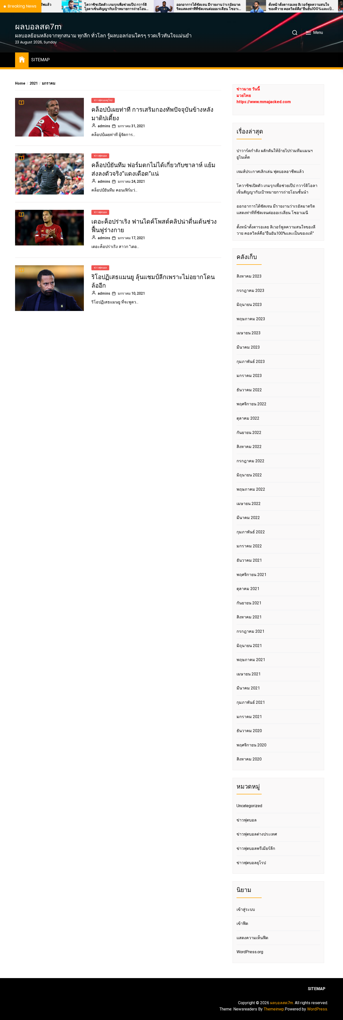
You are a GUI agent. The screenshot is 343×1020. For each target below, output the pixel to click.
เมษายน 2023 (249, 333)
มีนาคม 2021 (248, 688)
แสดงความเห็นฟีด (252, 937)
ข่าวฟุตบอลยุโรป (103, 100)
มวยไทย (244, 95)
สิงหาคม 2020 (249, 759)
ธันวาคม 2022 (249, 390)
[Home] (22, 59)
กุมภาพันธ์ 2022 (251, 532)
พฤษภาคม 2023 (251, 318)
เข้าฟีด (242, 923)
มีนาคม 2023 (248, 347)
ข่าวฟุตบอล (100, 155)
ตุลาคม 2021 (248, 588)
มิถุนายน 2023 (249, 304)
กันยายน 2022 (249, 432)
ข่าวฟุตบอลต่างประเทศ (257, 834)
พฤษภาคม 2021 (251, 659)
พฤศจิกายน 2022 (251, 404)
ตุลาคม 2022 (248, 418)
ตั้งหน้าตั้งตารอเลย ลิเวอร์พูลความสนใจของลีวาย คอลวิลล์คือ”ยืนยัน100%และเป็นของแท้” (275, 7)
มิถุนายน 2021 (249, 645)
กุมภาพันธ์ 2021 (251, 702)
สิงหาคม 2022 (249, 446)
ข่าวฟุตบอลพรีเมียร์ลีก (256, 848)
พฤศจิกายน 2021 (251, 574)
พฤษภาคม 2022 (251, 489)
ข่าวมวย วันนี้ (248, 89)
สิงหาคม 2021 (249, 617)
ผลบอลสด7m (38, 26)
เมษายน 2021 (249, 674)
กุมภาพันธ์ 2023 (251, 361)
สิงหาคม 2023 (249, 276)
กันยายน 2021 (249, 603)
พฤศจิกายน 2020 (251, 745)
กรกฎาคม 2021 (250, 631)
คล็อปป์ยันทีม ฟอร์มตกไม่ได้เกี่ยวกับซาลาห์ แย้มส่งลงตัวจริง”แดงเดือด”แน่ (153, 169)
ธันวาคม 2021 (249, 560)
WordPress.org (250, 951)
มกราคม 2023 (249, 375)
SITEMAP (40, 59)
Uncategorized (249, 805)
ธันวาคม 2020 (249, 730)
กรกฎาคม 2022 (250, 461)
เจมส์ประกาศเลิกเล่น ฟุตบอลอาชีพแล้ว (270, 171)
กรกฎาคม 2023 (250, 290)
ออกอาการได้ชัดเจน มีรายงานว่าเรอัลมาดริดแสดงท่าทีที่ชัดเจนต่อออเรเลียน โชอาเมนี (182, 7)
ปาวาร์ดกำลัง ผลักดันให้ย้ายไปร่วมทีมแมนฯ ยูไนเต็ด (275, 154)
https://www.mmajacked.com (264, 101)
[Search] (295, 33)
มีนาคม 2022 (248, 517)
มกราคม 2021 (249, 716)
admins (104, 126)
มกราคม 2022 (249, 546)
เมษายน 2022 (249, 503)
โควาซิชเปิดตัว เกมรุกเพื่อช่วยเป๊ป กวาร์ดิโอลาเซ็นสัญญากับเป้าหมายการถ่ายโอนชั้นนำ (89, 7)
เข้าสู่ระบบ (246, 909)
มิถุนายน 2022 (249, 475)
